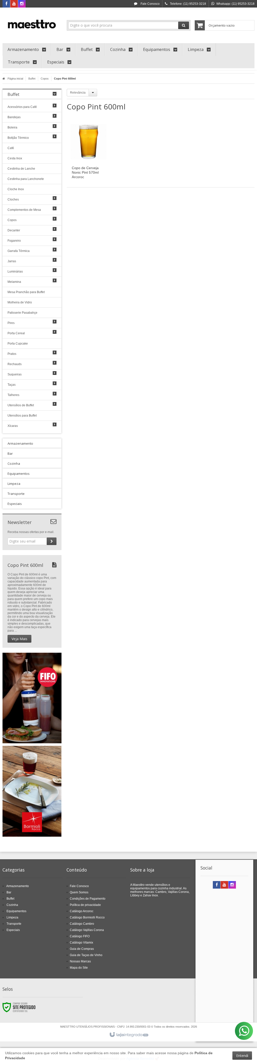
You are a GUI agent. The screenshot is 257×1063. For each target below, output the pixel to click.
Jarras (12, 261)
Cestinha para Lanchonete (26, 179)
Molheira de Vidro (20, 302)
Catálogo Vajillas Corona (87, 930)
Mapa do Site (79, 967)
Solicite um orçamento (95, 156)
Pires (11, 323)
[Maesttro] (32, 24)
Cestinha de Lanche (21, 168)
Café (11, 148)
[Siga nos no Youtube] (14, 4)
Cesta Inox (15, 158)
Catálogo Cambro (82, 923)
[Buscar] (183, 25)
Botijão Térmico (18, 138)
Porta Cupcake (18, 343)
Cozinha (12, 905)
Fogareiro (14, 240)
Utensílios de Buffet (21, 405)
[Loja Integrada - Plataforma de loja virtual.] (128, 1035)
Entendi (242, 1055)
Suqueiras (15, 374)
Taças (12, 384)
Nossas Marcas (80, 961)
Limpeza (12, 917)
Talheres (13, 395)
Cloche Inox (16, 189)
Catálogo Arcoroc (81, 911)
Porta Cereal (16, 333)
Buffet (31, 78)
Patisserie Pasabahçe (22, 312)
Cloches (13, 199)
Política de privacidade (85, 905)
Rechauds (15, 364)
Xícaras (13, 426)
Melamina (14, 282)
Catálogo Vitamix (81, 942)
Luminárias (15, 271)
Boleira (12, 127)
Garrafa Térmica (19, 251)
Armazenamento (17, 886)
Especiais (13, 930)
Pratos (12, 354)
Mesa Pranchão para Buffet (26, 292)
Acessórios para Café (22, 107)
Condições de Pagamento (87, 898)
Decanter (14, 230)
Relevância (78, 92)
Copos (45, 78)
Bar (9, 892)
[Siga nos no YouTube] (224, 885)
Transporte (14, 923)
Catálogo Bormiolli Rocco (87, 917)
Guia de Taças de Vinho (86, 955)
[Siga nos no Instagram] (22, 4)
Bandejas (14, 117)
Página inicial (15, 78)
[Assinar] (51, 541)
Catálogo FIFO (80, 936)
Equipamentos (16, 911)
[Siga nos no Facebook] (6, 4)
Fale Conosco (150, 4)
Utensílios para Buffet (22, 415)
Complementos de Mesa (24, 210)
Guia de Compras (82, 949)
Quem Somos (79, 892)
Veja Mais (19, 638)
